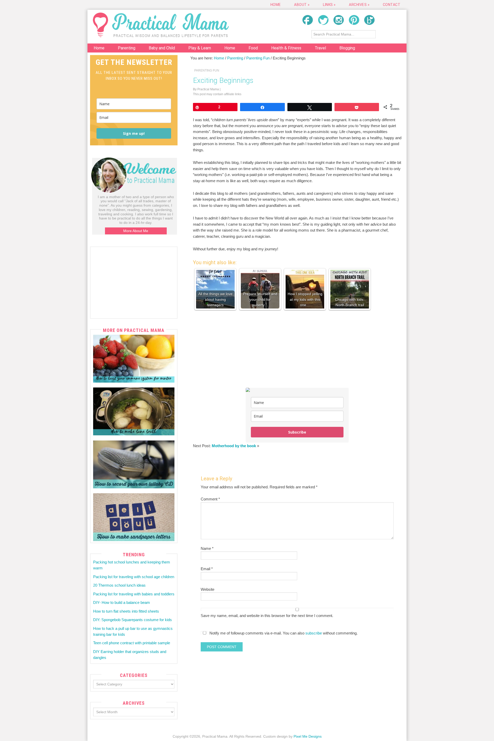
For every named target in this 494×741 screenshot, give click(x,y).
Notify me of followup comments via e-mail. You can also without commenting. (283, 633)
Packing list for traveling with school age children (133, 577)
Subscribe (297, 432)
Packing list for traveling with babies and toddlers (133, 594)
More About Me (135, 231)
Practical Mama (161, 24)
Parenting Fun (206, 70)
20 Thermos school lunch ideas (119, 585)
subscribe (313, 633)
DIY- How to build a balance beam (121, 602)
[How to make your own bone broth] (133, 411)
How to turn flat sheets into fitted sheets (126, 611)
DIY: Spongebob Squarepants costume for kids (132, 619)
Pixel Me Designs (308, 736)
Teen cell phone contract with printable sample (131, 643)
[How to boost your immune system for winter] (133, 359)
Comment (210, 499)
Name (207, 548)
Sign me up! (134, 133)
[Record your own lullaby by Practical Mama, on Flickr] (133, 464)
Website (207, 589)
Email (207, 569)
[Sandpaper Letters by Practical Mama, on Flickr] (133, 517)
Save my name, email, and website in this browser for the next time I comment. (267, 615)
